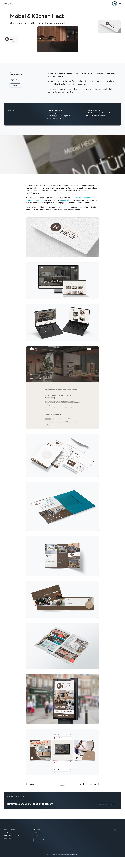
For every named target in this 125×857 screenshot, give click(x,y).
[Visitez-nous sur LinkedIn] (116, 830)
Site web (14, 85)
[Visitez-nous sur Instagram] (120, 830)
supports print (65, 200)
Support (36, 835)
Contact (36, 830)
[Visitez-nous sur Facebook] (110, 830)
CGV (77, 854)
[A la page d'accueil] (114, 3)
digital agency (9, 4)
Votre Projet (38, 840)
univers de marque (83, 198)
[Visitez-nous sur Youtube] (113, 830)
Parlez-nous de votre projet (106, 804)
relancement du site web (35, 200)
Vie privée (72, 854)
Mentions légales (65, 854)
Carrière (36, 832)
